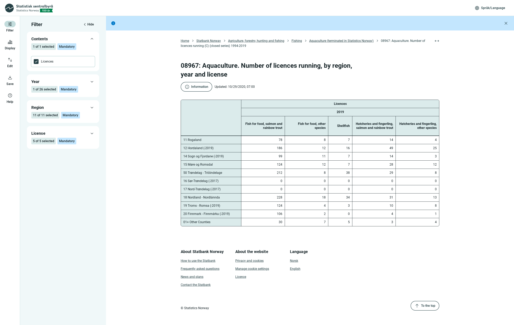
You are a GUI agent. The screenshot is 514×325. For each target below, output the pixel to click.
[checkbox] (63, 61)
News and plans (192, 277)
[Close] (506, 23)
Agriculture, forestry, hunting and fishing (256, 41)
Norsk (294, 261)
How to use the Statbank (198, 261)
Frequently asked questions (200, 269)
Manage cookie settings (252, 269)
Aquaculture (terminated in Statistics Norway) (341, 41)
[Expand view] (437, 41)
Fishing (297, 41)
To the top (428, 306)
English (295, 269)
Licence (240, 277)
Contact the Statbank (196, 285)
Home (185, 41)
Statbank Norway (208, 41)
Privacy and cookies (249, 261)
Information (199, 87)
